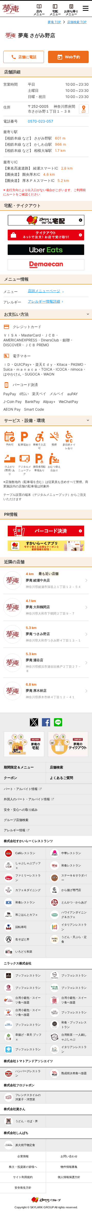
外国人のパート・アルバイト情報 (27, 799)
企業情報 (23, 1156)
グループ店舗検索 (16, 820)
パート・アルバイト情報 (21, 789)
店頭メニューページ (44, 291)
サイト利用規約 (23, 1177)
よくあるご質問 (61, 778)
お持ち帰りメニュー (71, 13)
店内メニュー (39, 13)
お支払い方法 (16, 314)
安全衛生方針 (23, 1187)
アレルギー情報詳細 (44, 301)
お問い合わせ (69, 1156)
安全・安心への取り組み (21, 810)
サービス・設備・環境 (24, 420)
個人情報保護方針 (69, 1177)
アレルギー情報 (14, 830)
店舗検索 (56, 767)
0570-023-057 (40, 121)
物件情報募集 (69, 1166)
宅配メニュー (55, 13)
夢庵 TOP (54, 22)
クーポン (10, 778)
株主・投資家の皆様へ (23, 1166)
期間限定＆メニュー (19, 767)
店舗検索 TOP (77, 22)
